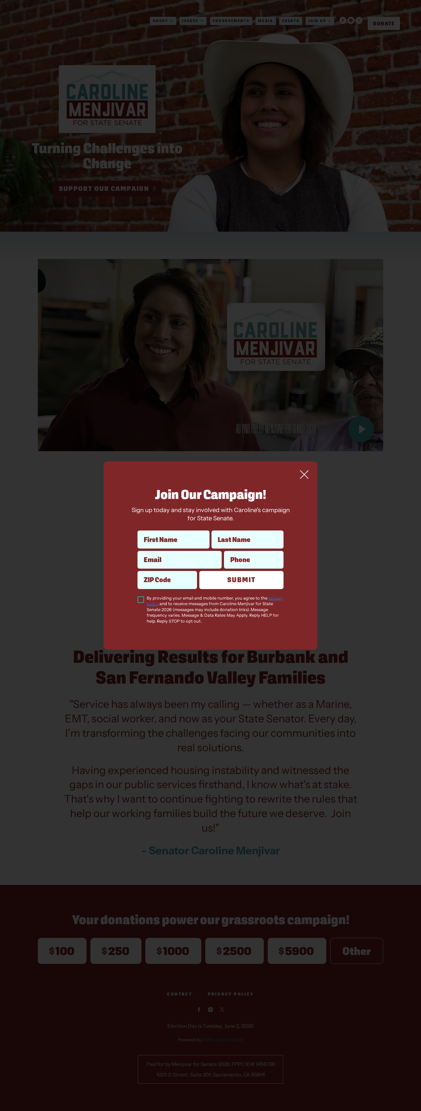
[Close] (304, 474)
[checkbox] (140, 599)
